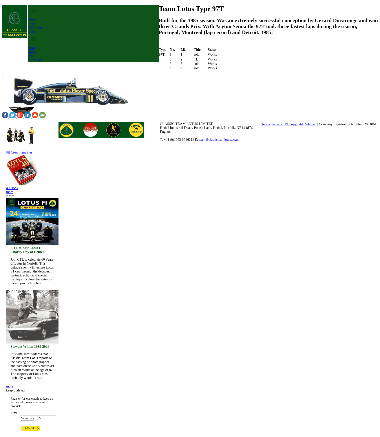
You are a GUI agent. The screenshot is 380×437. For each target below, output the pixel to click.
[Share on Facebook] (5, 117)
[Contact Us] (34, 44)
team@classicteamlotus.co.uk (219, 139)
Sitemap (310, 124)
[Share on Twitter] (13, 117)
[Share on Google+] (20, 117)
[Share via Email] (42, 117)
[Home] (14, 36)
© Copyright (294, 124)
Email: (15, 413)
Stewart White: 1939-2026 (30, 346)
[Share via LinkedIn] (28, 117)
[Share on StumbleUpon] (35, 117)
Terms (265, 124)
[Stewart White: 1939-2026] (32, 294)
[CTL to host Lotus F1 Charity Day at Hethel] (32, 221)
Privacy (277, 124)
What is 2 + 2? (31, 418)
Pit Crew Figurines (19, 152)
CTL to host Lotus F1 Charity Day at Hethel (27, 250)
